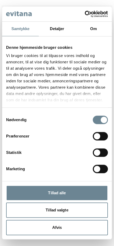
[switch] (100, 136)
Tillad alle (57, 193)
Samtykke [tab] (20, 28)
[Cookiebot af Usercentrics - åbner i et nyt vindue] (85, 14)
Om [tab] (93, 28)
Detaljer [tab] (57, 28)
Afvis (57, 227)
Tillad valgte (57, 210)
